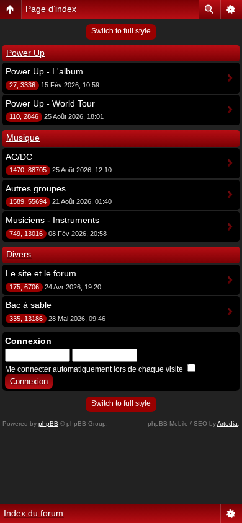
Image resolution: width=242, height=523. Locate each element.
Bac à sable (29, 305)
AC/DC (19, 157)
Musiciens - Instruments (52, 220)
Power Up (25, 53)
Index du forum (33, 513)
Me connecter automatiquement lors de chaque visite (95, 369)
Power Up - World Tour (50, 103)
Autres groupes (36, 188)
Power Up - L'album (44, 71)
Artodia (227, 423)
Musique (23, 138)
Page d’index (50, 9)
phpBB (48, 423)
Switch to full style (121, 31)
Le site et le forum (41, 273)
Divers (18, 254)
